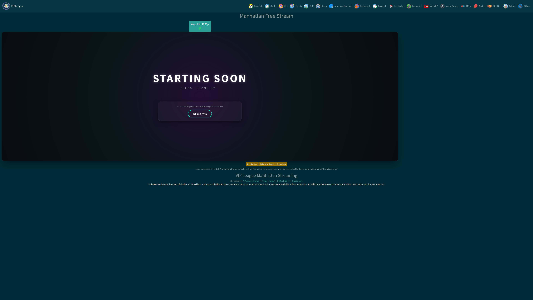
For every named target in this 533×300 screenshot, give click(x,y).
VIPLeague (17, 6)
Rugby (273, 6)
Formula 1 (417, 6)
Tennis (298, 6)
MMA (468, 6)
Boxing (482, 6)
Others (527, 6)
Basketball (365, 6)
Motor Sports (452, 6)
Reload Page (200, 113)
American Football (343, 6)
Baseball (382, 6)
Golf (312, 6)
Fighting (497, 6)
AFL (286, 6)
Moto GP (434, 6)
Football (258, 6)
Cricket (512, 6)
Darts (324, 6)
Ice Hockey (399, 6)
